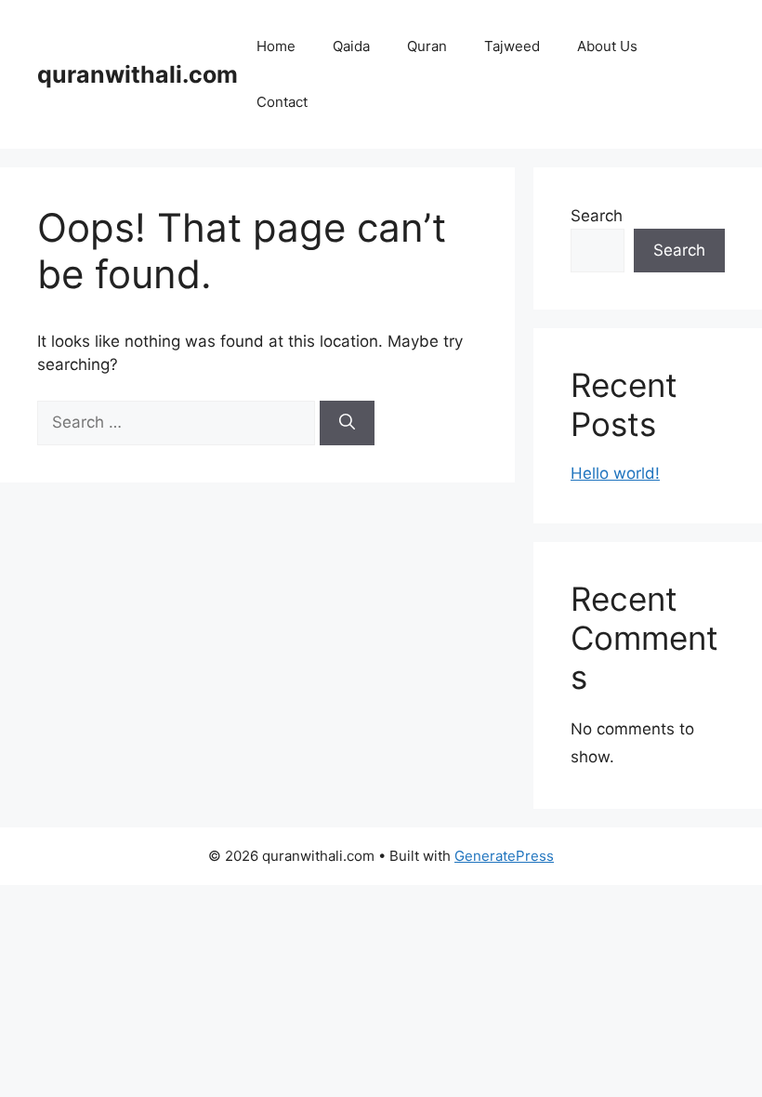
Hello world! (615, 473)
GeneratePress (504, 856)
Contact (282, 102)
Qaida (351, 46)
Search (597, 215)
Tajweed (512, 46)
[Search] (347, 423)
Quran (427, 46)
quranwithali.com (137, 74)
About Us (607, 46)
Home (276, 46)
